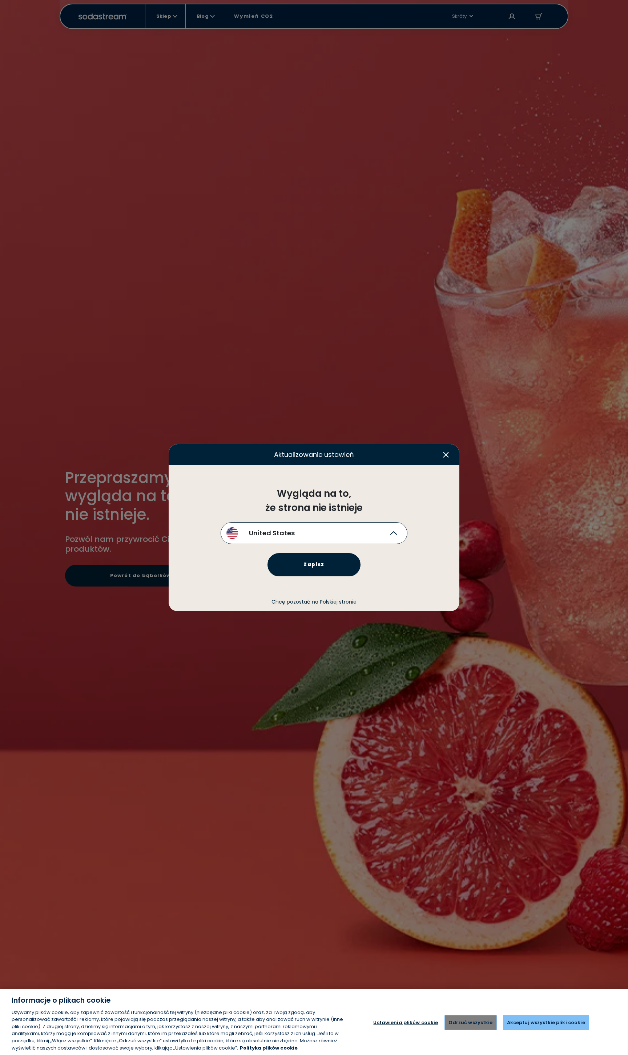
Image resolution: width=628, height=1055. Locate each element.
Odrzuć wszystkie (470, 1022)
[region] (314, 1022)
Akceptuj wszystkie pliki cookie (546, 1022)
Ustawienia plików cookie (405, 1022)
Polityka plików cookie (269, 1047)
